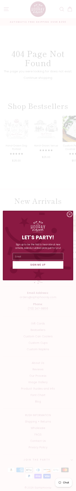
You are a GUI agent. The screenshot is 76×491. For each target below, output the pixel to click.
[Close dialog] (69, 214)
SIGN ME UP (38, 265)
